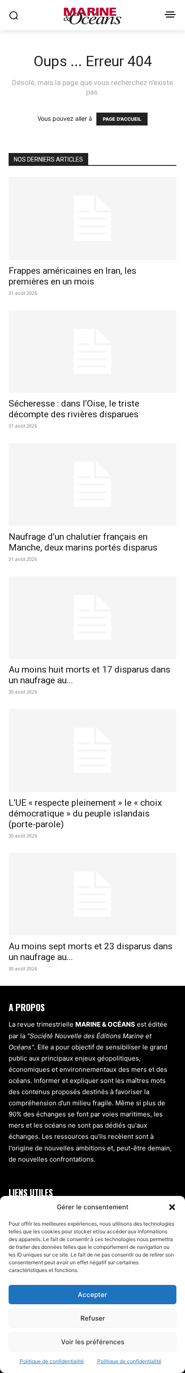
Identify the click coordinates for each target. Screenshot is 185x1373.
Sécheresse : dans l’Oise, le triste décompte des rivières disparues (74, 408)
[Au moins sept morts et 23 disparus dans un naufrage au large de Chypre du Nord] (92, 894)
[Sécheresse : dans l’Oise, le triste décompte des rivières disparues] (92, 351)
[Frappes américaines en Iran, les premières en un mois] (92, 218)
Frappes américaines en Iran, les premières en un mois (72, 276)
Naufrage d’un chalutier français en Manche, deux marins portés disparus (83, 542)
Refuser (92, 1318)
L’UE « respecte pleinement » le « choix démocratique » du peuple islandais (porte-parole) (85, 813)
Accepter (92, 1294)
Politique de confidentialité (52, 1361)
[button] (172, 1207)
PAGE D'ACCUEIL (122, 119)
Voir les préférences (92, 1342)
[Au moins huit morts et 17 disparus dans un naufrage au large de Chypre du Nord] (92, 617)
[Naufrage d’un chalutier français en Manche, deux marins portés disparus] (92, 484)
